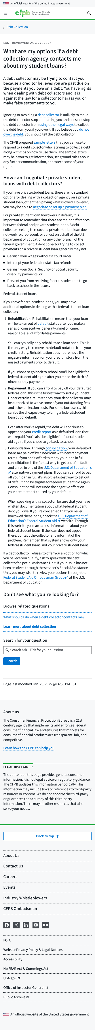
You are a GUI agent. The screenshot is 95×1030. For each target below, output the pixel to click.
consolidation (56, 448)
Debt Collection (17, 27)
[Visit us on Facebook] (6, 924)
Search (11, 661)
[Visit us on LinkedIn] (26, 924)
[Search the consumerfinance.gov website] (89, 13)
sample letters (44, 142)
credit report (41, 432)
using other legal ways (56, 124)
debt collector (48, 115)
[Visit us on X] (16, 924)
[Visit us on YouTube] (35, 924)
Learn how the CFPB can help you (28, 748)
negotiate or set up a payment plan (60, 207)
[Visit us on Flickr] (45, 924)
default (43, 323)
